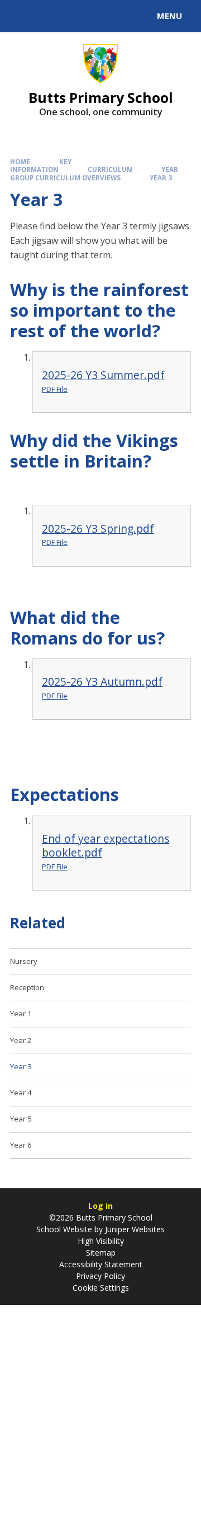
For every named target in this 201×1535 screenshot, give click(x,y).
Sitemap (101, 1252)
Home (20, 162)
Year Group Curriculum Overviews (94, 173)
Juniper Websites (134, 1229)
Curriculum (110, 169)
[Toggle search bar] (21, 16)
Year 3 (161, 178)
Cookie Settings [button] (101, 1287)
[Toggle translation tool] (49, 16)
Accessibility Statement (100, 1264)
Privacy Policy (100, 1276)
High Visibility (101, 1241)
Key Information (40, 166)
